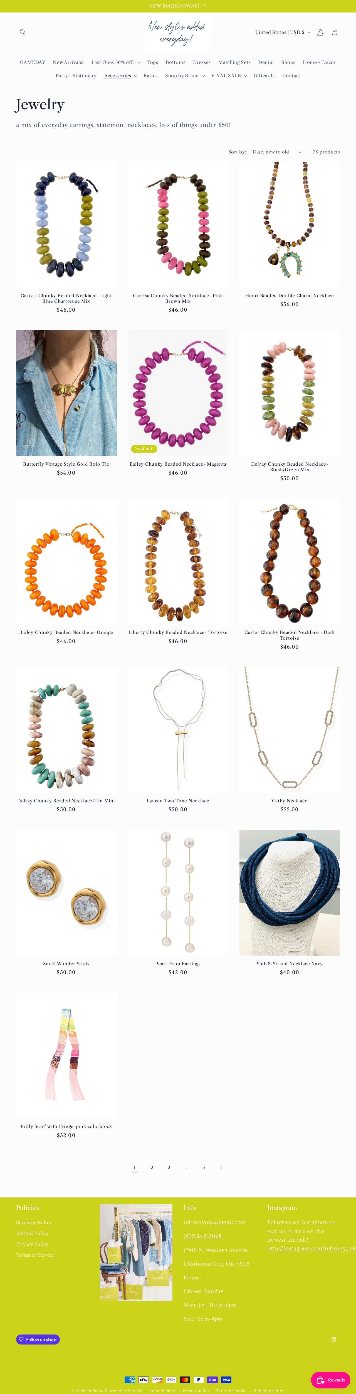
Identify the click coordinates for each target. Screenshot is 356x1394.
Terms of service (232, 1391)
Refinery (95, 1391)
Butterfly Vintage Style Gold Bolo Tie (66, 464)
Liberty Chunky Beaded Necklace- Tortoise (178, 632)
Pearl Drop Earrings (178, 963)
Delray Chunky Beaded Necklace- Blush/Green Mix (289, 467)
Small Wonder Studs (66, 963)
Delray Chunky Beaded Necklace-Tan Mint (66, 800)
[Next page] (221, 1167)
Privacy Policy (32, 1244)
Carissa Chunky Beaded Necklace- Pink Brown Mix (178, 298)
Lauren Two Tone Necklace (178, 800)
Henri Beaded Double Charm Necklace (289, 295)
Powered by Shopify (124, 1391)
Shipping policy (269, 1391)
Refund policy (162, 1391)
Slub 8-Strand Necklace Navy (290, 963)
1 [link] (135, 1167)
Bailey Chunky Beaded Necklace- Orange (66, 632)
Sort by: (237, 152)
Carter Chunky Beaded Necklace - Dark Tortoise (289, 635)
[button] (23, 32)
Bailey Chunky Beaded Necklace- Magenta (178, 464)
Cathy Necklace (290, 800)
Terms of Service (35, 1255)
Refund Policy (32, 1233)
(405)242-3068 (203, 1236)
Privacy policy (196, 1391)
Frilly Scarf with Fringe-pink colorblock (66, 1126)
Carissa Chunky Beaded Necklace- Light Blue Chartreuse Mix (66, 298)
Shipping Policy (34, 1223)
